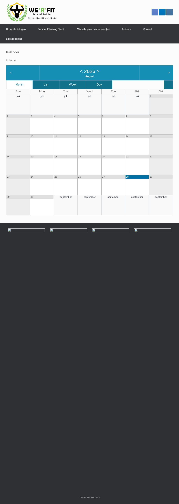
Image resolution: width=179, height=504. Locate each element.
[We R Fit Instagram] (169, 12)
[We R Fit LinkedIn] (162, 12)
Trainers (126, 29)
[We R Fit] (32, 12)
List (46, 84)
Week (72, 84)
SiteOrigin (95, 497)
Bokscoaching (14, 38)
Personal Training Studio (51, 29)
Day (99, 84)
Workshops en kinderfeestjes (93, 29)
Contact (147, 29)
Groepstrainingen (16, 29)
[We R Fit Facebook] (155, 12)
